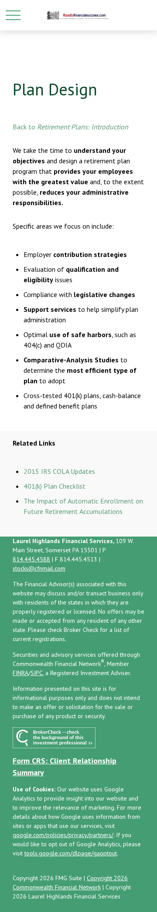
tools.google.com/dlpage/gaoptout (70, 853)
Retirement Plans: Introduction (82, 126)
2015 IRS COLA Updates (59, 471)
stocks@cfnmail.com (39, 568)
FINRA (20, 673)
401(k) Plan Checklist (54, 486)
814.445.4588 (31, 559)
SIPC (37, 673)
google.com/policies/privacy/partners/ (63, 835)
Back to (24, 126)
